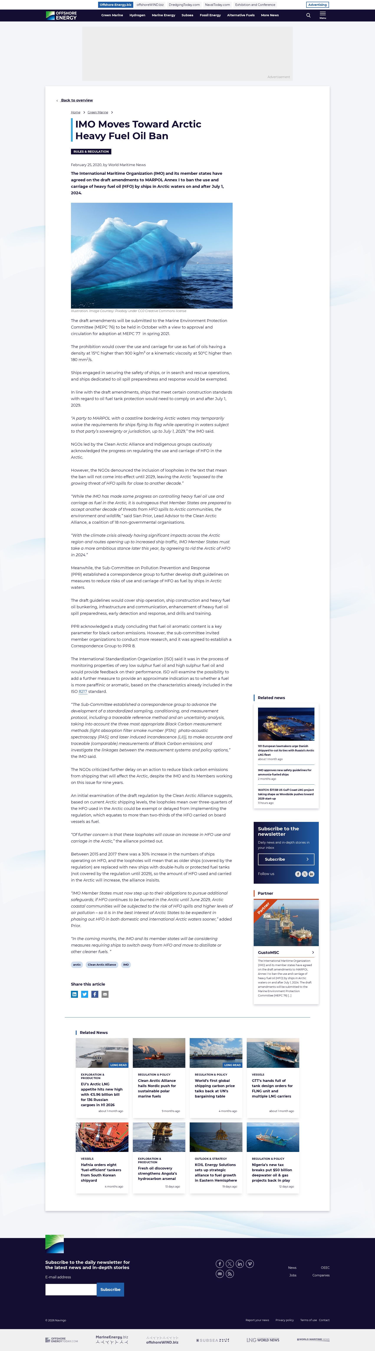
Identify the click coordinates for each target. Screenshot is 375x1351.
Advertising (317, 5)
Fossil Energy (210, 15)
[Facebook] (298, 874)
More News (270, 15)
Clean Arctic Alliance (102, 965)
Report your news (257, 1320)
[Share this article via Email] (105, 994)
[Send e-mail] (220, 1274)
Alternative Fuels (241, 15)
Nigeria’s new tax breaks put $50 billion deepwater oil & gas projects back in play (272, 1173)
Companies (321, 1275)
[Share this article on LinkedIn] (74, 994)
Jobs (292, 1275)
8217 (83, 691)
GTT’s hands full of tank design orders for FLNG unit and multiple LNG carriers (272, 1088)
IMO (126, 965)
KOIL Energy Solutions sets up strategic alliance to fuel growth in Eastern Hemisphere (216, 1173)
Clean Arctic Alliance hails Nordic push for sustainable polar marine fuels (157, 1088)
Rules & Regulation (91, 152)
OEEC (325, 1268)
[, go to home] (61, 15)
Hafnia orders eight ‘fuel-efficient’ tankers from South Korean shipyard (101, 1173)
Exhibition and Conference (255, 5)
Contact (324, 1320)
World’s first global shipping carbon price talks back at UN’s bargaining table (215, 1088)
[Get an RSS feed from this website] (230, 1274)
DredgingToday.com (184, 5)
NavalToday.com (217, 5)
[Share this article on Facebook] (94, 994)
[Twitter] (305, 874)
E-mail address (58, 1277)
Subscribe (275, 859)
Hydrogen (137, 15)
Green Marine (112, 15)
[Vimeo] (250, 1264)
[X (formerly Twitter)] (230, 1264)
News (292, 1268)
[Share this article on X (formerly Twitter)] (84, 994)
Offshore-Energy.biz (116, 5)
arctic (77, 965)
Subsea (187, 15)
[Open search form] (308, 15)
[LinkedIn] (311, 874)
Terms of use (308, 1320)
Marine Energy (163, 15)
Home (75, 112)
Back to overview (76, 100)
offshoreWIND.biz (150, 5)
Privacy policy (285, 1320)
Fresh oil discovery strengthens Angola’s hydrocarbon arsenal (157, 1173)
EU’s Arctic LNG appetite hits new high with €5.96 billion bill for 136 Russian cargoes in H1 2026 (102, 1094)
